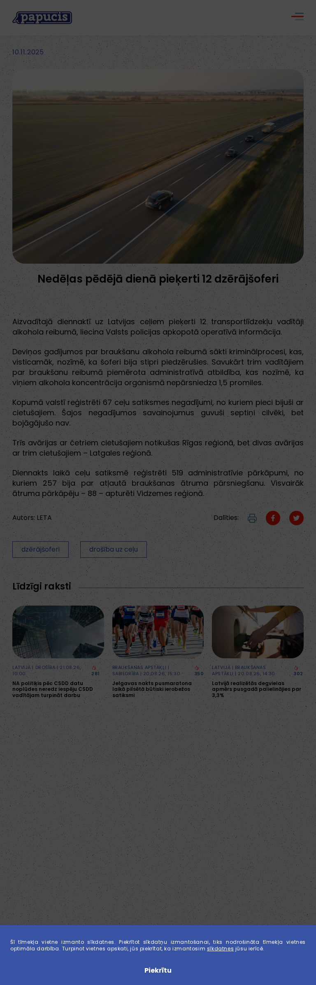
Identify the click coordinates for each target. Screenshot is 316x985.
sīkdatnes (220, 948)
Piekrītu (158, 970)
